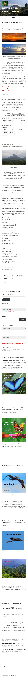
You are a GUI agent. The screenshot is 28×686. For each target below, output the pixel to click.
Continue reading (6, 125)
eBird (3, 639)
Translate (13, 311)
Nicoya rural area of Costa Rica (15, 83)
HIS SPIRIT (22, 185)
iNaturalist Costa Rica (8, 649)
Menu (14, 17)
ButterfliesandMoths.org (9, 643)
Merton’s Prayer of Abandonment (12, 147)
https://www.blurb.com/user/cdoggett (11, 349)
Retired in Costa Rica (10, 10)
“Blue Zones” (9, 81)
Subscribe (6, 299)
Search (4, 316)
